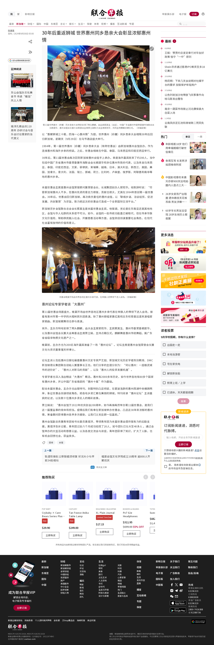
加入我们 (175, 579)
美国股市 (65, 583)
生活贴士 (122, 592)
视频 (103, 24)
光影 (120, 565)
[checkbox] (165, 466)
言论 (62, 24)
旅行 (101, 574)
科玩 (120, 568)
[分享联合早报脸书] (172, 584)
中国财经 (65, 574)
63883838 (193, 597)
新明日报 (30, 14)
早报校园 (122, 586)
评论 (82, 568)
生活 (80, 24)
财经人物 (65, 592)
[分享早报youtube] (181, 584)
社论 (82, 565)
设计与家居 (104, 595)
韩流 (82, 593)
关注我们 (175, 567)
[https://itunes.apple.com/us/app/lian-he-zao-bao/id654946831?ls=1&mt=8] (178, 602)
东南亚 (54, 24)
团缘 (51, 442)
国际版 (159, 579)
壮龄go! (102, 565)
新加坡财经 (66, 568)
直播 (139, 583)
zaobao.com (30, 639)
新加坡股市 (66, 565)
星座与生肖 (123, 595)
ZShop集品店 (68, 620)
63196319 (193, 591)
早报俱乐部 (168, 14)
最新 (11, 24)
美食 (101, 571)
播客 (112, 24)
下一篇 (149, 450)
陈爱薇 (11, 30)
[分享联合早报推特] (176, 584)
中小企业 (65, 586)
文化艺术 (103, 577)
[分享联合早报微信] (172, 596)
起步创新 (65, 589)
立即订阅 (22, 608)
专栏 (101, 583)
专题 (131, 24)
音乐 (82, 590)
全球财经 (65, 571)
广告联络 (175, 573)
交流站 (83, 571)
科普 (120, 571)
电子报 (182, 14)
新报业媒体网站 (15, 620)
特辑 (120, 583)
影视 (82, 587)
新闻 (139, 571)
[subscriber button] (203, 14)
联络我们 (193, 567)
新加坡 (20, 24)
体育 (96, 24)
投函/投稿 (193, 573)
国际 (39, 24)
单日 (187, 136)
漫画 (82, 574)
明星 (82, 584)
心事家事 (122, 577)
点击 (196, 450)
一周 (199, 136)
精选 (120, 580)
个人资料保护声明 (173, 460)
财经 (30, 24)
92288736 (196, 612)
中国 (46, 24)
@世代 (102, 586)
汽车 (120, 574)
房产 (63, 580)
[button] (203, 14)
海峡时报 (81, 620)
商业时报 (91, 620)
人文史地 (103, 580)
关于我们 (175, 561)
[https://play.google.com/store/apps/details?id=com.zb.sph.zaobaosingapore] (178, 610)
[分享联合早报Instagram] (172, 590)
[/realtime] (174, 41)
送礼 (82, 596)
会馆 (61, 442)
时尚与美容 (104, 592)
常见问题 (193, 561)
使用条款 (199, 458)
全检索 (57, 620)
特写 (101, 568)
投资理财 (65, 577)
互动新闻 (122, 24)
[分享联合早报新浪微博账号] (181, 590)
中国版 (159, 584)
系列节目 (141, 580)
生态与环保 (104, 589)
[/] (107, 14)
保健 (89, 24)
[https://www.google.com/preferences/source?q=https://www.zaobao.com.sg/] (198, 621)
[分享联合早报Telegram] (176, 590)
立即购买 (51, 535)
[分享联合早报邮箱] (176, 596)
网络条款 (29, 620)
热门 (120, 589)
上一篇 (48, 450)
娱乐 (71, 24)
